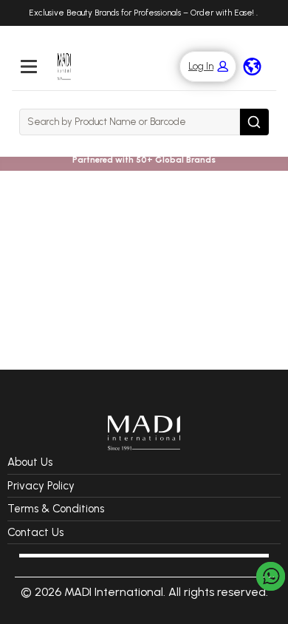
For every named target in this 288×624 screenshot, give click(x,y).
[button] (200, 67)
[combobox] (129, 122)
